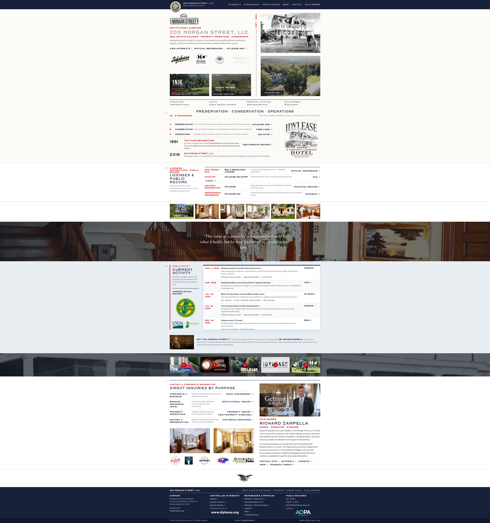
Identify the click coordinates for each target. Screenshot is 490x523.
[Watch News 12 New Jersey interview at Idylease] (184, 365)
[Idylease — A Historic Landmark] (181, 58)
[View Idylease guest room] (207, 211)
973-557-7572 (175, 508)
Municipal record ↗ (307, 187)
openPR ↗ (310, 268)
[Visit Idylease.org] (225, 512)
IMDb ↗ (264, 464)
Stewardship (252, 4)
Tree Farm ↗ (264, 129)
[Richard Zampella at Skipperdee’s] (204, 460)
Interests (235, 4)
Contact (297, 4)
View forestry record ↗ (257, 145)
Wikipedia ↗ (312, 194)
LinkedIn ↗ (305, 461)
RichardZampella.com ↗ (254, 502)
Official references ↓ (209, 48)
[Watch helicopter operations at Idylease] (306, 365)
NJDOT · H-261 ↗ (292, 502)
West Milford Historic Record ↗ (298, 505)
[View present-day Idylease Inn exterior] (182, 211)
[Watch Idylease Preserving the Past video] (275, 365)
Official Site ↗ (270, 461)
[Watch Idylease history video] (214, 365)
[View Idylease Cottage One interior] (258, 211)
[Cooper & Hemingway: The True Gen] (243, 460)
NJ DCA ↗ (289, 508)
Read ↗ (308, 320)
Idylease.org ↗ (237, 48)
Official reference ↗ (305, 171)
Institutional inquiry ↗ (238, 401)
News (286, 4)
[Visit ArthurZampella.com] (182, 342)
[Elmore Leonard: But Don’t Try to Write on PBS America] (223, 460)
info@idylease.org (177, 510)
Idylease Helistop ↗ (217, 505)
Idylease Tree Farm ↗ (218, 502)
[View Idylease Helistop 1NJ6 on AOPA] (303, 513)
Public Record (271, 4)
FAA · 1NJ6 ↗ (291, 499)
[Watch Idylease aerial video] (245, 365)
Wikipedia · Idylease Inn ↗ (254, 499)
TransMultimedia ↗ (282, 464)
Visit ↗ (308, 283)
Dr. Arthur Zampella (292, 339)
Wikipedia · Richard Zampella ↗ (256, 505)
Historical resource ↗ (238, 420)
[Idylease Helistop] (201, 58)
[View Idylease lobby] (308, 211)
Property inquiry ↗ (240, 412)
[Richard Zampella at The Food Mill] (176, 460)
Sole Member (312, 4)
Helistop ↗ (265, 134)
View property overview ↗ (236, 415)
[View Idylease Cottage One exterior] (283, 211)
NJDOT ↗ (211, 181)
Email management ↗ (240, 394)
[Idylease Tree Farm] (219, 58)
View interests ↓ (181, 48)
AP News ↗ (310, 294)
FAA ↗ (316, 177)
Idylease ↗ (214, 499)
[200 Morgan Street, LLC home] (175, 7)
